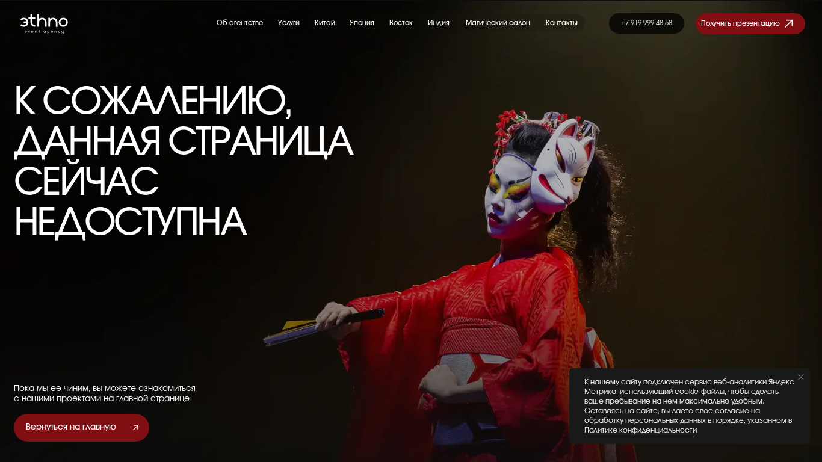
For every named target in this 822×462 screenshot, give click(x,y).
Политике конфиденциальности (640, 430)
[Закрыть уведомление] (801, 377)
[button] (750, 23)
